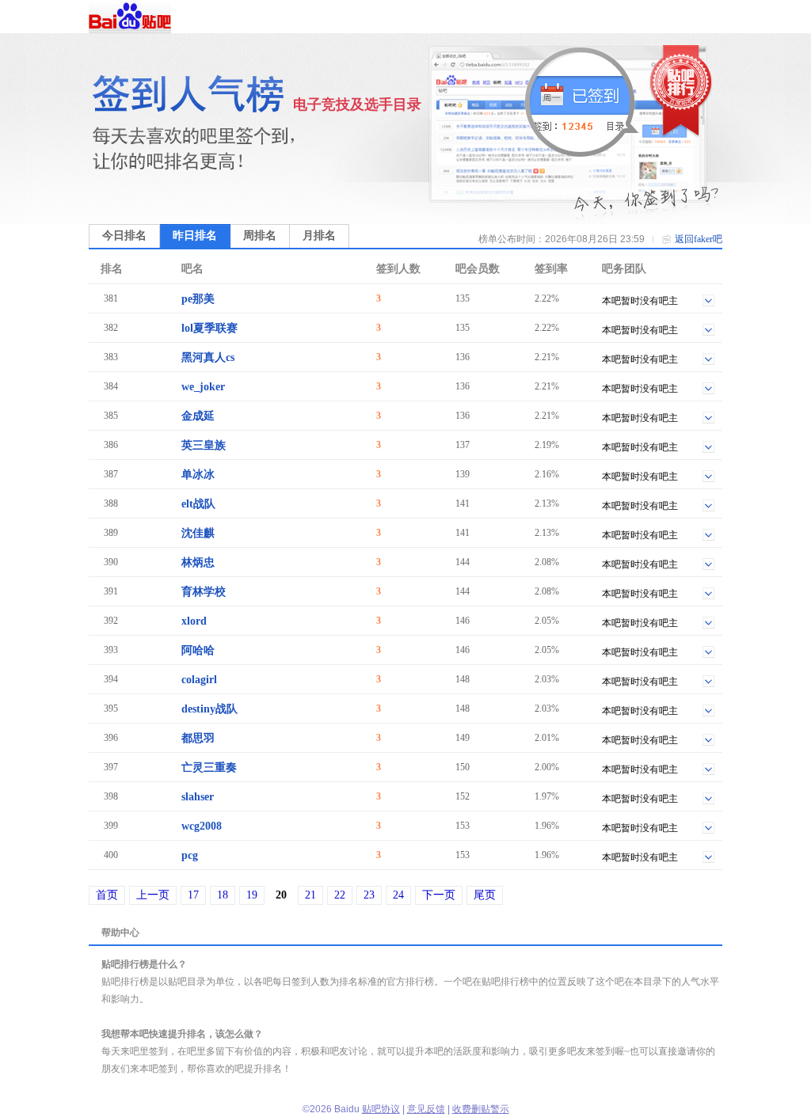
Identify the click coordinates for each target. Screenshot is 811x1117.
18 (222, 895)
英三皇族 (203, 445)
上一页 (152, 895)
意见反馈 (426, 1109)
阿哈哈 (198, 650)
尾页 (485, 895)
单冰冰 (198, 475)
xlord (194, 621)
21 (310, 895)
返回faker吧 (698, 239)
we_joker (203, 387)
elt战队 (198, 504)
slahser (197, 797)
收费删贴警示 (480, 1109)
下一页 (438, 895)
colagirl (199, 680)
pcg (189, 855)
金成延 (198, 416)
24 (398, 895)
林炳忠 (198, 562)
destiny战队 (209, 709)
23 (369, 895)
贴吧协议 (381, 1109)
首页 (107, 895)
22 (339, 895)
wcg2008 (201, 826)
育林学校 (203, 592)
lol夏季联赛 (209, 328)
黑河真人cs (207, 357)
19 (251, 895)
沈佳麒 (198, 533)
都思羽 (198, 738)
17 (193, 895)
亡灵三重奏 (209, 767)
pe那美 (198, 299)
